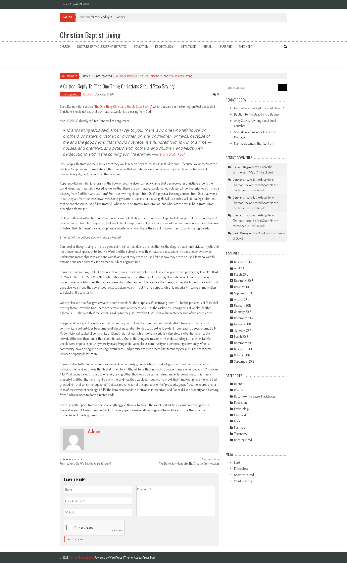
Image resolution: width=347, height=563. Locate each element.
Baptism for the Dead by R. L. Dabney (102, 17)
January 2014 (242, 330)
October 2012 (242, 355)
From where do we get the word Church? (259, 108)
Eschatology (164, 47)
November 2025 (244, 262)
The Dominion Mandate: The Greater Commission (189, 464)
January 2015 (242, 312)
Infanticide (188, 47)
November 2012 (243, 349)
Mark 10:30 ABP (170, 154)
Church (65, 47)
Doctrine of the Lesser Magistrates (102, 47)
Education (141, 47)
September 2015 (244, 293)
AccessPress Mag (144, 557)
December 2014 (243, 318)
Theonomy (246, 47)
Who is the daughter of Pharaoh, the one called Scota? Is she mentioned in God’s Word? (255, 185)
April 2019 (240, 268)
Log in (237, 462)
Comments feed (244, 475)
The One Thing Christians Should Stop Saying (123, 106)
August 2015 (241, 299)
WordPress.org (243, 481)
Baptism (239, 384)
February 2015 (242, 305)
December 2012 (243, 343)
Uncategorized (103, 76)
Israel (207, 47)
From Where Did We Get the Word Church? (85, 464)
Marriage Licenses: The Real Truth (254, 143)
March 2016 (241, 274)
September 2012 (244, 361)
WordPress (116, 557)
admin (89, 94)
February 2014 (242, 324)
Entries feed (241, 469)
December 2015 (243, 281)
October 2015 (242, 287)
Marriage (225, 47)
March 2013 (241, 337)
